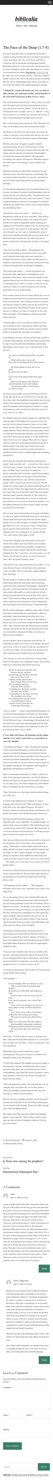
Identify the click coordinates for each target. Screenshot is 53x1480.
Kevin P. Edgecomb (13, 1140)
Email (29, 1415)
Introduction (31, 72)
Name (6, 1415)
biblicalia (26, 18)
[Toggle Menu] (50, 2)
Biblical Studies (11, 1143)
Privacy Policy (43, 1474)
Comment (7, 1387)
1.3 (43, 72)
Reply (44, 1268)
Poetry (20, 1143)
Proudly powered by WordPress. (24, 1474)
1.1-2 (39, 72)
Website (6, 1429)
